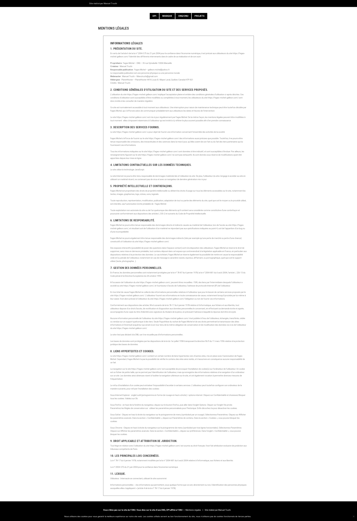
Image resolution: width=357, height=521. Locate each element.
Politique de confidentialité (276, 516)
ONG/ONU (183, 16)
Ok (255, 516)
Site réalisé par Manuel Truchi (103, 3)
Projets (199, 16)
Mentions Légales (193, 510)
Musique (167, 16)
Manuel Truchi (126, 66)
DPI (154, 16)
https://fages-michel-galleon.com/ (142, 94)
